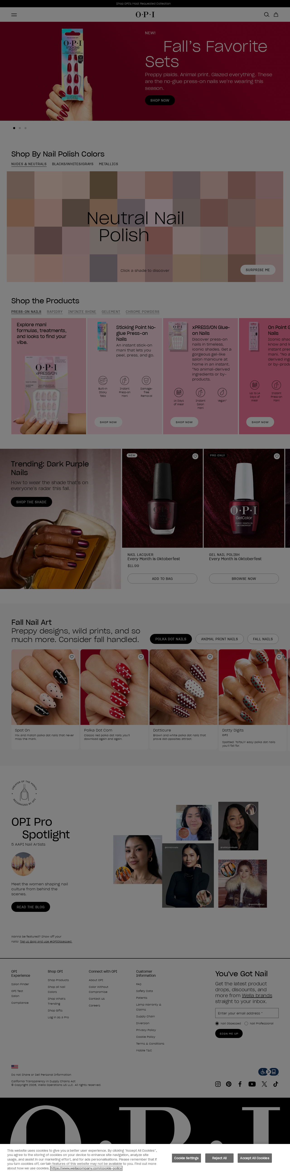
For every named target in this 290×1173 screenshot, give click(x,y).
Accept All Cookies (254, 1158)
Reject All (219, 1158)
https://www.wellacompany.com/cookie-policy (86, 1168)
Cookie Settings (186, 1158)
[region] (145, 1158)
